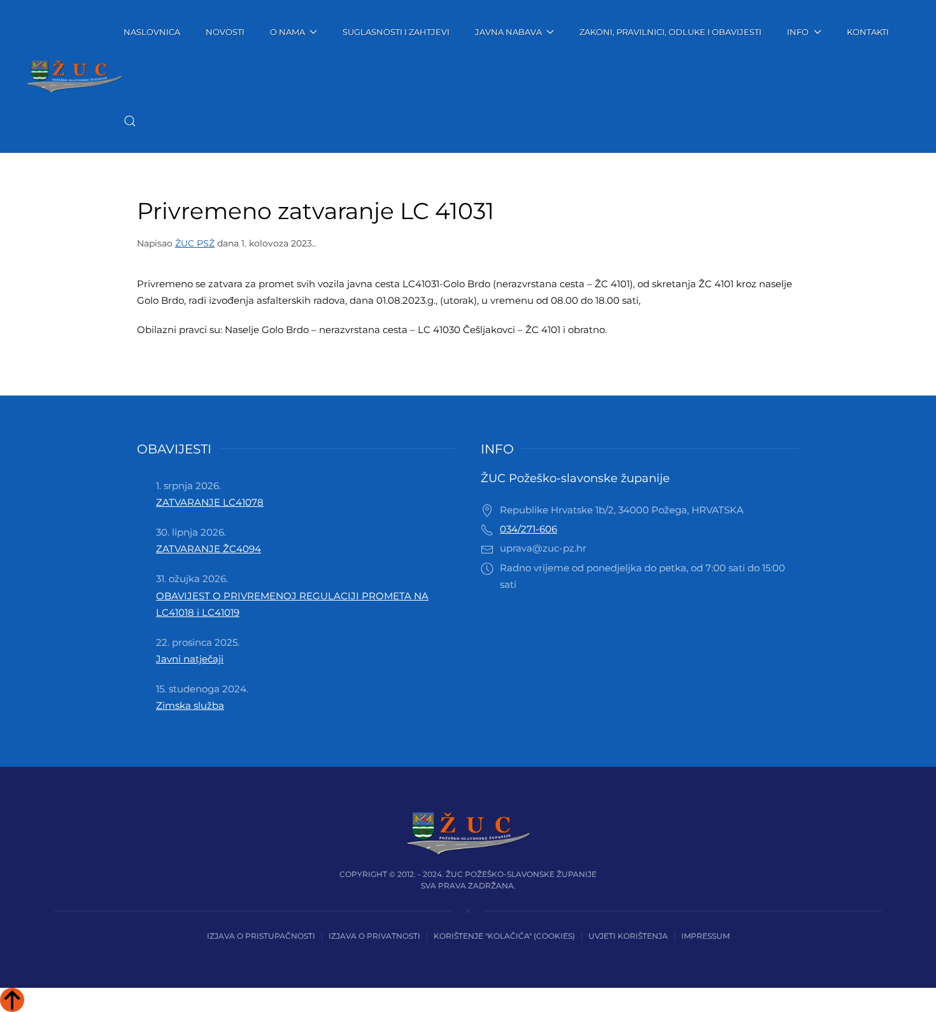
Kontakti (868, 32)
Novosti (225, 32)
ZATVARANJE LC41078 (210, 502)
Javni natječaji (189, 659)
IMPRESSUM (705, 936)
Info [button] (798, 32)
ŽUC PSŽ (195, 243)
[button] (130, 121)
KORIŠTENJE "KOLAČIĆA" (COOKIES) (504, 936)
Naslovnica (152, 32)
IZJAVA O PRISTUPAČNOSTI (261, 936)
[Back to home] (74, 76)
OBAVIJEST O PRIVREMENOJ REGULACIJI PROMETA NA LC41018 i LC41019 (292, 604)
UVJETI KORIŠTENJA (628, 936)
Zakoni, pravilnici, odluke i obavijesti (670, 32)
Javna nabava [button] (508, 32)
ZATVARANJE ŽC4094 (208, 549)
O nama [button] (287, 32)
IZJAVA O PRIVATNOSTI (374, 936)
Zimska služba (190, 705)
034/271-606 (528, 529)
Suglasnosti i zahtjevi (396, 32)
